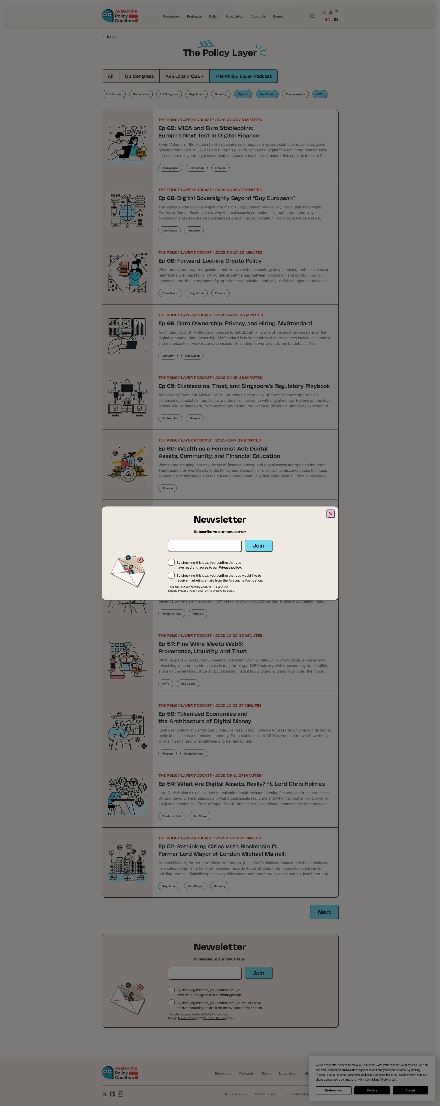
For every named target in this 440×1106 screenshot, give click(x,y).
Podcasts (194, 16)
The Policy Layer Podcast (243, 76)
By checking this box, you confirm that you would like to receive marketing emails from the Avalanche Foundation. (219, 1005)
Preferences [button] (388, 1079)
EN (327, 19)
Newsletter (235, 16)
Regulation (196, 94)
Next (324, 911)
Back (111, 36)
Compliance (141, 94)
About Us (258, 16)
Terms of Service (214, 1018)
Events (278, 16)
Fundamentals (295, 94)
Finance (243, 94)
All (110, 76)
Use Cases (267, 94)
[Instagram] (336, 12)
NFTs (319, 94)
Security (220, 94)
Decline (372, 1090)
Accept (410, 1090)
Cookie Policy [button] (407, 1074)
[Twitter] (324, 12)
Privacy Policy (187, 1018)
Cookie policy (265, 1094)
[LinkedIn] (330, 12)
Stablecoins (113, 94)
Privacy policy (230, 995)
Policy (213, 16)
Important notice (297, 1094)
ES (336, 19)
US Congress (139, 76)
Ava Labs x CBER (184, 76)
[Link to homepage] (120, 16)
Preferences (333, 1090)
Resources (171, 16)
